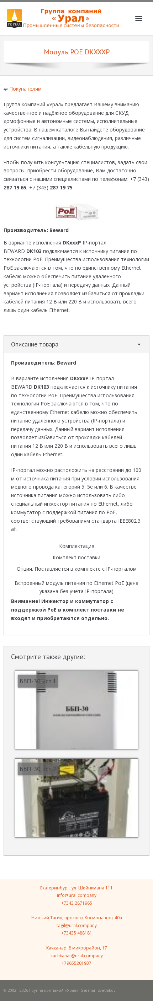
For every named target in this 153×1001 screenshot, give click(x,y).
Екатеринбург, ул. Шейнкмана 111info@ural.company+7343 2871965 (76, 895)
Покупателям (25, 88)
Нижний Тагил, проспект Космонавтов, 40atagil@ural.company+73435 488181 (76, 925)
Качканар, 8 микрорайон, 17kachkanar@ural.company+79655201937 (76, 955)
